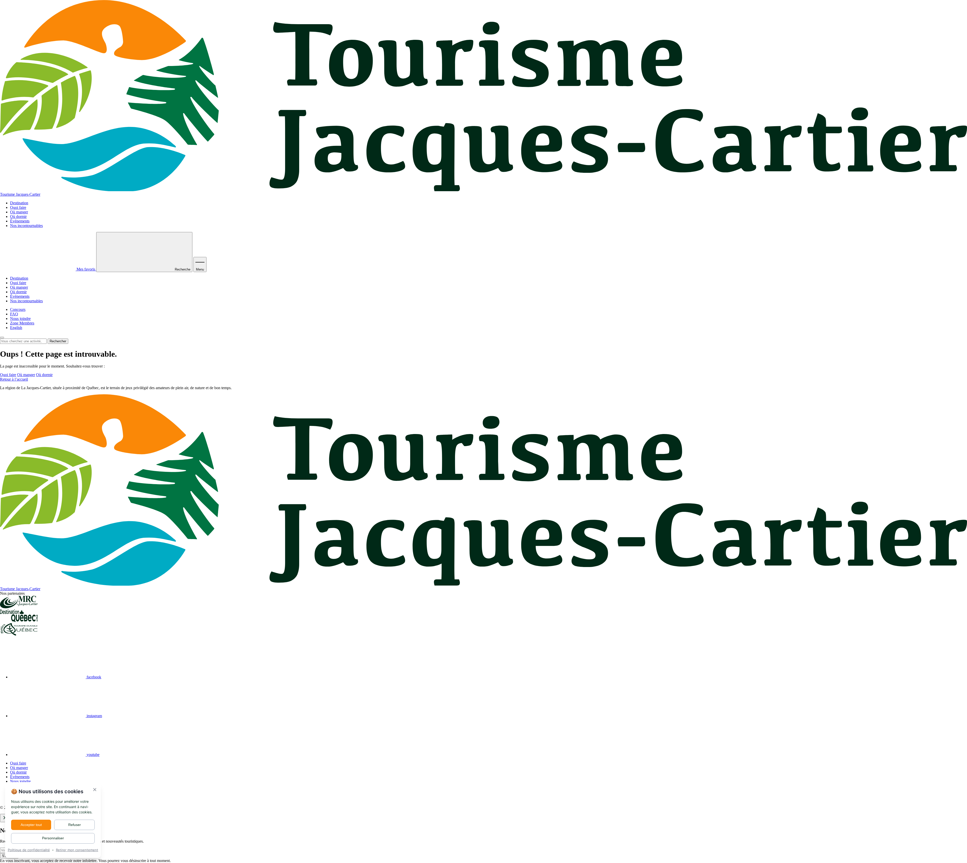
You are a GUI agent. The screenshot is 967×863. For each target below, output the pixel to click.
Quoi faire (18, 207)
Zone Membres (22, 323)
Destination (19, 203)
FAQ (14, 314)
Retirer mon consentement (77, 850)
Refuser (74, 825)
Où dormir (18, 216)
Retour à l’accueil (14, 379)
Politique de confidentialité (29, 850)
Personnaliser (53, 838)
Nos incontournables (26, 225)
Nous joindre (20, 318)
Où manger (19, 212)
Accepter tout (31, 825)
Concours (17, 309)
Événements (19, 221)
